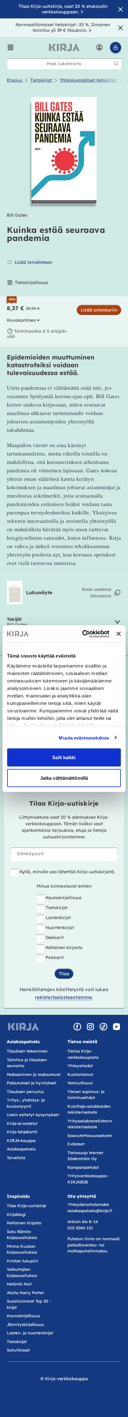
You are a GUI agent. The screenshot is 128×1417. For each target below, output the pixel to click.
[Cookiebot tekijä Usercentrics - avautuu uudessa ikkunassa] (83, 634)
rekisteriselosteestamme (63, 997)
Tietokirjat (56, 907)
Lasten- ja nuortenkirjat (30, 1332)
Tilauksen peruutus (25, 1091)
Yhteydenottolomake (88, 1204)
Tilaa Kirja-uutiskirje (26, 1205)
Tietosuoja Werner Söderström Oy (85, 1155)
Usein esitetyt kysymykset (33, 1114)
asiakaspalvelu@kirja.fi (89, 1210)
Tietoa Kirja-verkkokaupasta (82, 1054)
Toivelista (16, 1157)
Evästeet (76, 1143)
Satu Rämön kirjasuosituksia (22, 1234)
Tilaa (64, 973)
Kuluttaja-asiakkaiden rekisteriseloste (89, 1109)
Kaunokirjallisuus (64, 897)
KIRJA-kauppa (21, 1140)
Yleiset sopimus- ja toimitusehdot (85, 1094)
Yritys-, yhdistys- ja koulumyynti (26, 1103)
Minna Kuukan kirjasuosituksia (22, 1249)
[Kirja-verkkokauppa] (23, 1027)
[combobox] (64, 63)
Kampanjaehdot (83, 1167)
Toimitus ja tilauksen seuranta (27, 1062)
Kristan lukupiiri (22, 1260)
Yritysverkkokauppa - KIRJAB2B (88, 1178)
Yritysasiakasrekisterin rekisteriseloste (89, 1124)
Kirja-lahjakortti (22, 1131)
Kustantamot (80, 1074)
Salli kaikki (63, 757)
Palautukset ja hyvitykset (31, 1082)
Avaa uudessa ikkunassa (96, 592)
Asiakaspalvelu (21, 1148)
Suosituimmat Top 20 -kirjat (29, 1304)
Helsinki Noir (19, 1283)
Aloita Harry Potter (25, 1292)
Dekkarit (55, 937)
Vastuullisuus (80, 1082)
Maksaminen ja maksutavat (34, 1074)
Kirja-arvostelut (22, 1123)
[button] (10, 47)
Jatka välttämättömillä (64, 777)
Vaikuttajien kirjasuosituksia (22, 1272)
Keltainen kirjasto (64, 947)
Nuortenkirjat (60, 927)
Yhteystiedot (80, 1065)
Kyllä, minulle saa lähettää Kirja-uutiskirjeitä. (67, 872)
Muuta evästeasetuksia (84, 737)
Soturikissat (18, 1349)
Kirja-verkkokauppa (66, 1378)
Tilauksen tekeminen (27, 1050)
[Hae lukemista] (116, 63)
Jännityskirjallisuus (25, 1324)
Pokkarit (55, 957)
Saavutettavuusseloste (89, 1135)
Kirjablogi (16, 1214)
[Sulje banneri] (119, 634)
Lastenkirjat (58, 917)
